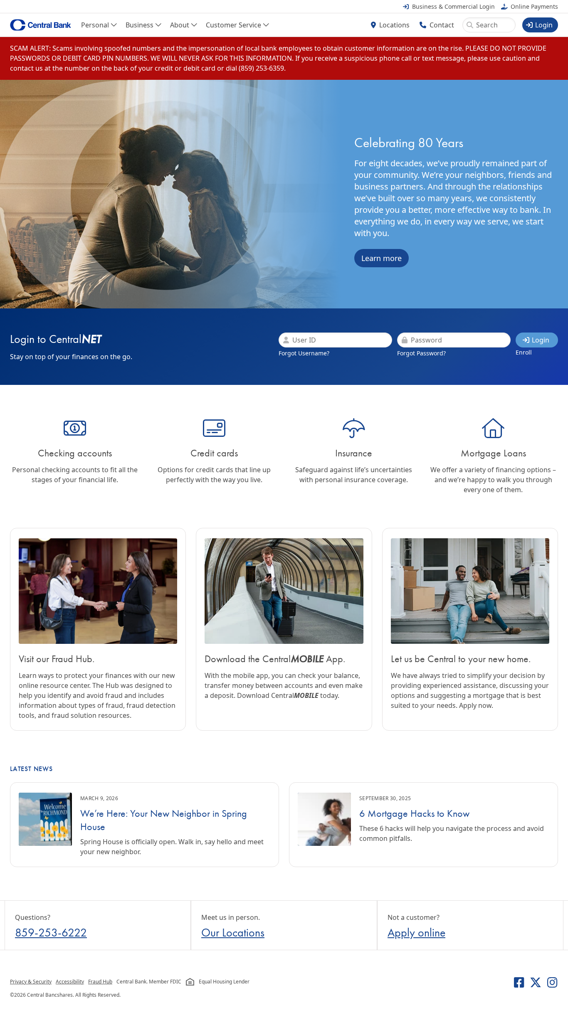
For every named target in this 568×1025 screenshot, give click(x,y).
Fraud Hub (100, 981)
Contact (442, 25)
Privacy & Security (31, 981)
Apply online (416, 932)
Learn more (381, 258)
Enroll (524, 352)
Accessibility (70, 981)
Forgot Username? (304, 353)
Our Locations (232, 932)
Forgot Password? (421, 353)
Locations (394, 25)
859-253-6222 (51, 932)
